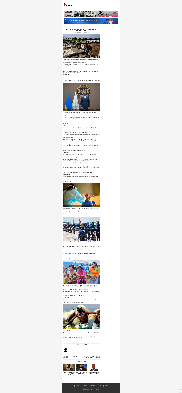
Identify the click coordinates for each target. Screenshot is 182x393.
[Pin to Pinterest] (85, 344)
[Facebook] (113, 1)
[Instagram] (116, 1)
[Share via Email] (86, 344)
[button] (64, 370)
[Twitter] (115, 1)
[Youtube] (119, 1)
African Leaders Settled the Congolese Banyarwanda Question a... (69, 373)
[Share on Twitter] (84, 344)
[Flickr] (118, 1)
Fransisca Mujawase (79, 32)
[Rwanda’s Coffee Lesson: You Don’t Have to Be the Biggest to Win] (81, 367)
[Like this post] (82, 344)
